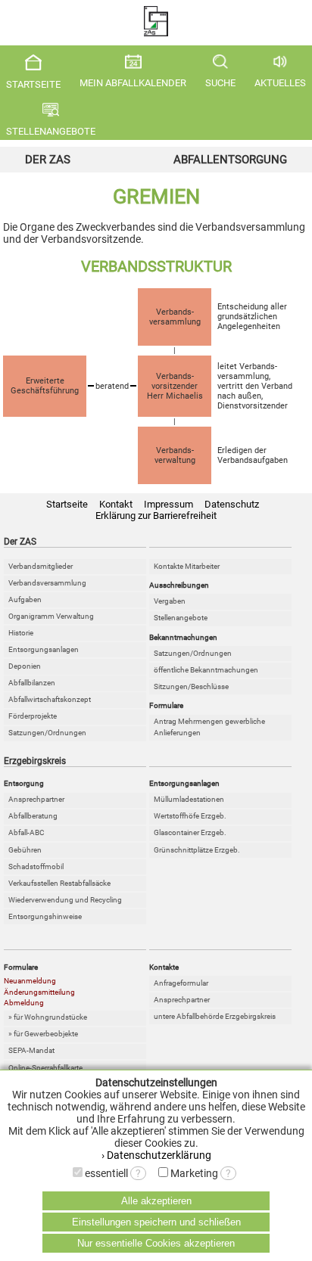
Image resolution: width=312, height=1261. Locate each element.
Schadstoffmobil (36, 866)
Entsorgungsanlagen (43, 649)
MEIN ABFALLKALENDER (133, 83)
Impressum (168, 504)
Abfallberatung (33, 816)
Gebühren (25, 850)
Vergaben (170, 601)
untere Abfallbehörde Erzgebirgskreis (215, 1016)
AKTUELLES (280, 83)
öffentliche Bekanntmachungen (206, 670)
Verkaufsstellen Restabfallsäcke (59, 883)
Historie (20, 633)
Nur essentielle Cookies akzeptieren (156, 1243)
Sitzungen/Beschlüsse (191, 686)
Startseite (67, 504)
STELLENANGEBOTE (50, 131)
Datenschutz (231, 504)
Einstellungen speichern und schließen (156, 1222)
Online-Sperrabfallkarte (45, 1068)
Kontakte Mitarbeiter (187, 566)
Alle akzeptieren (156, 1201)
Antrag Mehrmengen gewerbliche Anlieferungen (209, 727)
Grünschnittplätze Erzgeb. (197, 850)
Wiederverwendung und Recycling (65, 900)
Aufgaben (25, 599)
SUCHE (220, 83)
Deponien (24, 666)
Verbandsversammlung (47, 583)
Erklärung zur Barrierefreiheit (156, 515)
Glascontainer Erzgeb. (190, 832)
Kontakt (116, 504)
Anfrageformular (181, 983)
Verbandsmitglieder (40, 566)
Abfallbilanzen (31, 683)
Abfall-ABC (26, 832)
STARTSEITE (33, 84)
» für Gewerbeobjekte (43, 1034)
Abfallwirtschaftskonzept (49, 699)
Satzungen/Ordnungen (47, 733)
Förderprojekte (32, 716)
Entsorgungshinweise (45, 916)
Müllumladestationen (189, 799)
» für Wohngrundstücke (47, 1017)
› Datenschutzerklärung (156, 1155)
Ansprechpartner (36, 799)
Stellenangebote (180, 618)
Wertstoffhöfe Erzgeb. (190, 816)
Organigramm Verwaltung (51, 616)
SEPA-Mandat (31, 1050)
